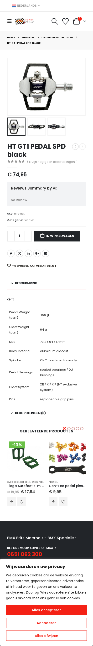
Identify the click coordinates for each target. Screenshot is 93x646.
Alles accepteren (47, 610)
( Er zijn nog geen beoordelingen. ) (52, 162)
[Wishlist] (65, 21)
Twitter (19, 253)
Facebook (11, 253)
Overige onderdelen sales (22, 481)
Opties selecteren (11, 501)
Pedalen (29, 220)
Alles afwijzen (46, 635)
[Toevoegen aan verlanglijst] (21, 501)
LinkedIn (28, 253)
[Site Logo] (24, 21)
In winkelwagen (60, 236)
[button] (11, 21)
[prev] (75, 146)
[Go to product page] (67, 458)
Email (45, 253)
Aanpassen (47, 622)
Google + (37, 253)
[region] (46, 602)
